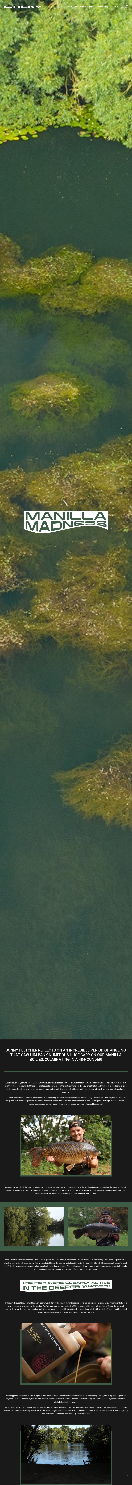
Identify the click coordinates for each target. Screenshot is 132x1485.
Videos (100, 7)
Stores (62, 7)
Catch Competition (124, 7)
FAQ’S (107, 7)
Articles (91, 7)
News (76, 7)
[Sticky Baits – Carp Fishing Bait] (23, 7)
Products (53, 7)
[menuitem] (54, 7)
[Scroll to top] (127, 1475)
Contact (115, 7)
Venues (83, 7)
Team (70, 7)
